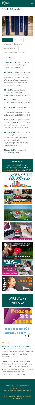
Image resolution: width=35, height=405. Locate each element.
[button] (32, 3)
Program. (17, 85)
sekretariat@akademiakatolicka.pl (19, 391)
